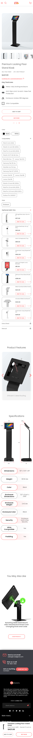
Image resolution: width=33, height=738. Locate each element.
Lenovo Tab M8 (19, 175)
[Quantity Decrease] (13, 123)
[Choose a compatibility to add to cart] (16, 111)
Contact (6, 671)
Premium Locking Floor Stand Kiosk (19, 724)
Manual (4, 328)
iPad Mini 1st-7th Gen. (9, 167)
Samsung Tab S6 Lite (9, 163)
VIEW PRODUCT (16, 636)
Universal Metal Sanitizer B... (23, 298)
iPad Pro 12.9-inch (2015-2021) (12, 191)
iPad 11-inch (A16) (8, 143)
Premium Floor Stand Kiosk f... (22, 275)
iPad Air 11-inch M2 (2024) (11, 147)
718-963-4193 (11, 664)
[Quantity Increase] (19, 123)
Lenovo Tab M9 (7, 179)
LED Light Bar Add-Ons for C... (22, 215)
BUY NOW (16, 118)
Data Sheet (5, 323)
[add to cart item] (20, 221)
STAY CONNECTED (16, 701)
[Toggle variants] (30, 210)
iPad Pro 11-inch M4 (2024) (11, 151)
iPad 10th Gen (7, 159)
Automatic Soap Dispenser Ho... (22, 311)
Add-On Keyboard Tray (21, 238)
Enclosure (6, 204)
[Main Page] (16, 3)
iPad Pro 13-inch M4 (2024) (11, 187)
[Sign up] (28, 705)
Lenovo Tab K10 (19, 159)
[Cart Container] (30, 3)
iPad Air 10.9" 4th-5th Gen (10, 155)
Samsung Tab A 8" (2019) (10, 171)
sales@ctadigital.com (15, 657)
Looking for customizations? (12, 78)
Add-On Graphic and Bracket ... (21, 263)
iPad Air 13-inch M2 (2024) (11, 183)
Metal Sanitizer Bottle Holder (23, 286)
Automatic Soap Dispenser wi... (22, 251)
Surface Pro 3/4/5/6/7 (9, 195)
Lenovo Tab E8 (7, 175)
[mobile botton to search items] (5, 3)
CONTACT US (22, 669)
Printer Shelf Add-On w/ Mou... (21, 227)
